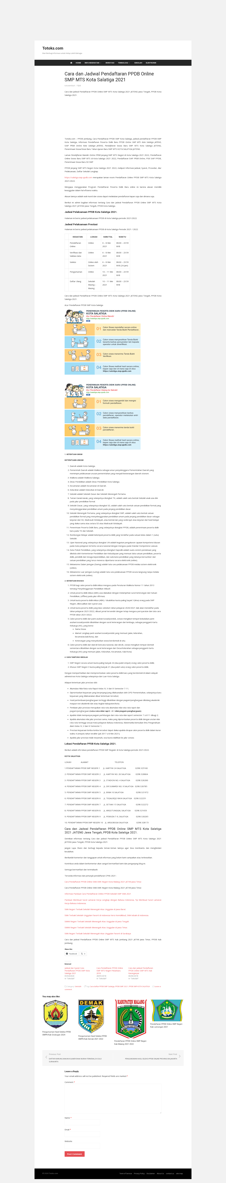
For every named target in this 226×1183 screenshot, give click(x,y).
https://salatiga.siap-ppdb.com (78, 177)
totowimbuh (70, 85)
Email (68, 1129)
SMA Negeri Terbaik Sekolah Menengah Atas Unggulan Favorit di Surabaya (98, 933)
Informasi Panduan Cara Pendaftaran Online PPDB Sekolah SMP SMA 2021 (98, 893)
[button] (113, 454)
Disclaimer (151, 1173)
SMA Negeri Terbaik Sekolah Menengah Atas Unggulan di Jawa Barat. (95, 909)
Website (68, 1141)
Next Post (151, 1056)
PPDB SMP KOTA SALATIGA (139, 986)
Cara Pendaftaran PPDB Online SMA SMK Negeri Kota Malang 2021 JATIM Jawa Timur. (103, 881)
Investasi (110, 63)
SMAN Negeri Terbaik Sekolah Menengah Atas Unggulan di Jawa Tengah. (97, 921)
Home (78, 63)
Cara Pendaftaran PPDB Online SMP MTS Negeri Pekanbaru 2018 (110, 971)
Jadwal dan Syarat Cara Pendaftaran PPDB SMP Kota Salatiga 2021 (77, 971)
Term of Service (126, 1173)
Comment (70, 1082)
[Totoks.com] (71, 63)
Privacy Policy (139, 1173)
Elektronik (151, 63)
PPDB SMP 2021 (121, 986)
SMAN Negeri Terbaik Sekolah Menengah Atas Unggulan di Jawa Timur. (96, 927)
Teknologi (123, 63)
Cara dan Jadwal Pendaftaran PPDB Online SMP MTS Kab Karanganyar (140, 971)
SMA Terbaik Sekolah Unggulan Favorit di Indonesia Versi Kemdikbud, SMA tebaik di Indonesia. (107, 915)
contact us (170, 1173)
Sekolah (138, 63)
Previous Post (75, 1058)
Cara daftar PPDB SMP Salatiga (102, 986)
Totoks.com (52, 48)
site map (179, 1173)
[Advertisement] (78, 18)
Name (68, 1117)
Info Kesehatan (92, 63)
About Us (160, 1173)
